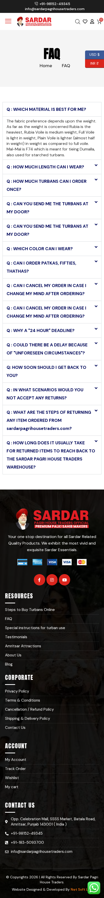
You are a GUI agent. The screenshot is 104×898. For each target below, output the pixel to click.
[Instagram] (52, 579)
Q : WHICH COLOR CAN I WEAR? (40, 248)
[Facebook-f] (39, 579)
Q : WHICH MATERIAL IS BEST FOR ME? (46, 109)
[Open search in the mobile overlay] (77, 21)
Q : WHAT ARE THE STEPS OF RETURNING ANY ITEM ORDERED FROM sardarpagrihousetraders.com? (49, 420)
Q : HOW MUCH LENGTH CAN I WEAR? (45, 167)
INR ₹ (92, 62)
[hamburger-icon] (8, 22)
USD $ (94, 54)
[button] (52, 109)
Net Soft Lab (81, 889)
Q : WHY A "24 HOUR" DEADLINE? (40, 330)
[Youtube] (64, 579)
